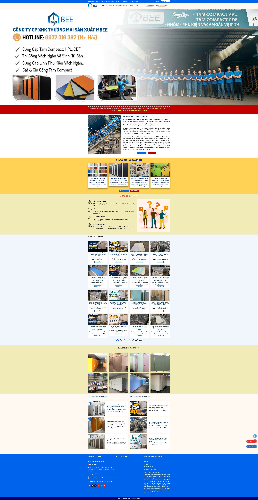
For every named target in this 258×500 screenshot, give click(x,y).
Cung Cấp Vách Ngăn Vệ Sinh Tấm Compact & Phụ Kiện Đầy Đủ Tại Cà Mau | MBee (160, 279)
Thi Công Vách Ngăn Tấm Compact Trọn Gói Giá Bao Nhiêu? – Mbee (139, 303)
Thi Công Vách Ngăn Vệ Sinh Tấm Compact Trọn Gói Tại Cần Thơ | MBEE (118, 303)
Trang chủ (104, 6)
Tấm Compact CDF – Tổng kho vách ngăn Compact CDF (118, 327)
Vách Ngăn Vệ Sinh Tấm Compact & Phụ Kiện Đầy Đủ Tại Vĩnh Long (160, 254)
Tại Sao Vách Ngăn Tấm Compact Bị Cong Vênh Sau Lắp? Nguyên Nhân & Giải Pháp (116, 406)
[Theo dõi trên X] (95, 485)
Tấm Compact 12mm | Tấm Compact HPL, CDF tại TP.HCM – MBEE (139, 328)
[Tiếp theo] (140, 340)
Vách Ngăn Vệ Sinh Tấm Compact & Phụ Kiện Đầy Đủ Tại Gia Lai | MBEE (98, 279)
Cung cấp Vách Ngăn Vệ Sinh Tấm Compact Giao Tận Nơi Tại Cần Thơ (98, 303)
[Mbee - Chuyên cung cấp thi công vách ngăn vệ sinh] (93, 6)
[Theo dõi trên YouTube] (158, 1)
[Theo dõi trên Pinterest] (156, 1)
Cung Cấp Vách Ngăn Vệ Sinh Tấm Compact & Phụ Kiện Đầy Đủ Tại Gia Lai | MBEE (118, 279)
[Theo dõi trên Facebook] (153, 1)
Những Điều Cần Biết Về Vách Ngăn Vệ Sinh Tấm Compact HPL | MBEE (97, 254)
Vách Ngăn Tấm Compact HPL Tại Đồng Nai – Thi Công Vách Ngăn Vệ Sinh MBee (97, 328)
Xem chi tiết (97, 261)
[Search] (169, 5)
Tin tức (131, 6)
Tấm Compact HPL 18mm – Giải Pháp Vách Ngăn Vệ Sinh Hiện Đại (116, 422)
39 (136, 340)
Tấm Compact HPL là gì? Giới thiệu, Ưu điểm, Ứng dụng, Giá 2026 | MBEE (160, 328)
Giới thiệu (111, 6)
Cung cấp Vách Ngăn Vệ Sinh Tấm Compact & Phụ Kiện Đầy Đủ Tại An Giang (139, 279)
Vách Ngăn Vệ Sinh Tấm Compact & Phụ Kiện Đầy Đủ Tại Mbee (118, 254)
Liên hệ (137, 6)
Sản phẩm (118, 6)
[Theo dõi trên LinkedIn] (157, 1)
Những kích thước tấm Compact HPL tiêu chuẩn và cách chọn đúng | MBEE (139, 254)
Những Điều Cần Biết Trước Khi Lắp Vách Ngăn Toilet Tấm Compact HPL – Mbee (160, 303)
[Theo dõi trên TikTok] (92, 485)
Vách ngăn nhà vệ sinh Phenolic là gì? (116, 439)
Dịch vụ (125, 6)
